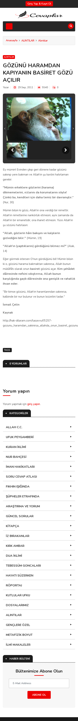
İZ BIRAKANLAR (17, 536)
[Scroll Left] (12, 150)
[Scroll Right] (65, 150)
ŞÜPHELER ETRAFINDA (22, 496)
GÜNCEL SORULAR (20, 516)
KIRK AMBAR (15, 546)
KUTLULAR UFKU (18, 595)
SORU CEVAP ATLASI (21, 477)
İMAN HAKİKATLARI (20, 467)
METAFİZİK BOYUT (19, 635)
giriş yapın (33, 404)
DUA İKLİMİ (14, 556)
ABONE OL (39, 695)
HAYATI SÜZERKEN (19, 575)
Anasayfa (11, 40)
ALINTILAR (27, 40)
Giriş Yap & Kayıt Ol (39, 4)
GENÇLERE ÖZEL (18, 625)
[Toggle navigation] (9, 26)
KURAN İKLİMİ (16, 447)
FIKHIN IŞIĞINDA (18, 486)
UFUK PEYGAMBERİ (20, 437)
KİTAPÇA (12, 526)
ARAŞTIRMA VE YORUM (23, 506)
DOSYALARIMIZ (17, 605)
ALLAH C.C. (14, 427)
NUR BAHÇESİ (16, 457)
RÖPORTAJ (14, 585)
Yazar (6, 87)
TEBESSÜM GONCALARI (23, 566)
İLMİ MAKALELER (18, 645)
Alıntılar (43, 40)
